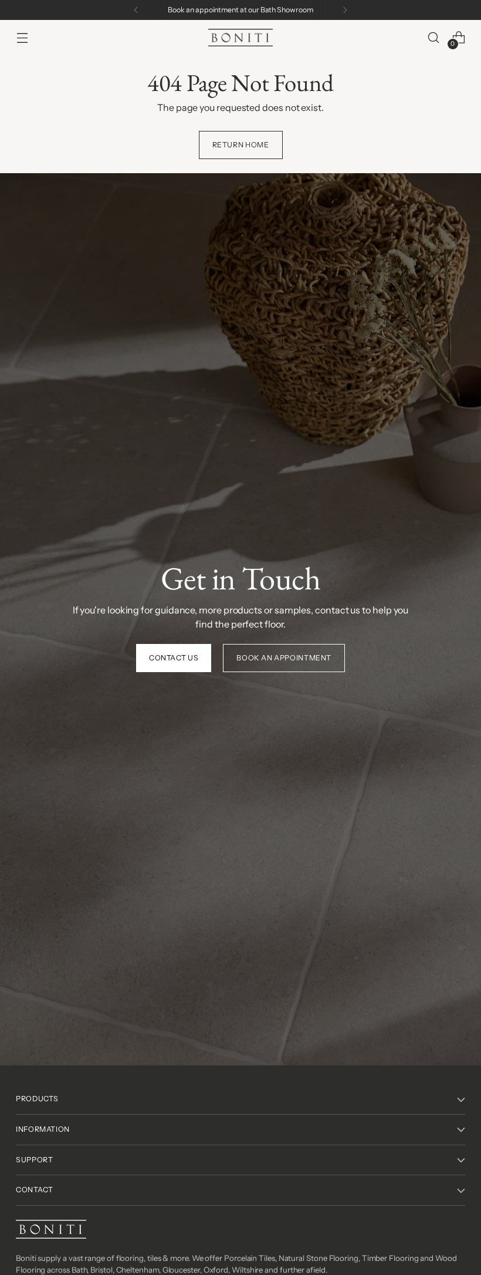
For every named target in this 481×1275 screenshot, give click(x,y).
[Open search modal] (434, 38)
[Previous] (136, 10)
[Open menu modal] (22, 38)
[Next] (345, 10)
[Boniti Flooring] (240, 37)
